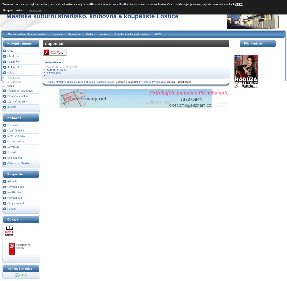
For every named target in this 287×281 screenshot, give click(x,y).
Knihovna (57, 34)
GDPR (158, 34)
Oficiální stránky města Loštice (132, 34)
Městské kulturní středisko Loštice (27, 34)
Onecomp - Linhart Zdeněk (178, 82)
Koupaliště (74, 34)
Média (89, 34)
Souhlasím (35, 10)
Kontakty (104, 34)
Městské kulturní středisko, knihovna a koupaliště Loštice (92, 16)
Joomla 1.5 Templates (127, 82)
